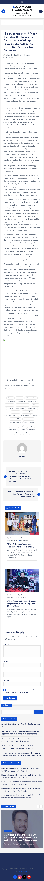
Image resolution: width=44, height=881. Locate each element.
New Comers (29, 422)
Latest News (28, 412)
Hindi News (32, 408)
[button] (38, 806)
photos (24, 426)
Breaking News (16, 55)
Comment (7, 644)
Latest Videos (11, 415)
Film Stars (10, 405)
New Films (14, 426)
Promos (23, 429)
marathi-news (29, 419)
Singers (32, 429)
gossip (11, 408)
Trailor (18, 433)
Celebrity (12, 401)
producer (13, 429)
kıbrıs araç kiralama (7, 775)
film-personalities (23, 405)
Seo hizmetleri (6, 782)
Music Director (16, 422)
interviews (16, 412)
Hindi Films (20, 408)
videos (27, 433)
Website (6, 680)
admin (8, 55)
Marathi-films (15, 419)
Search (8, 705)
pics (32, 426)
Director (22, 401)
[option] (22, 829)
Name (6, 661)
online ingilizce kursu (8, 768)
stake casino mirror (7, 795)
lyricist (36, 415)
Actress (20, 398)
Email (5, 671)
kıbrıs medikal (5, 788)
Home (5, 22)
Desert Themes (23, 871)
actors (11, 398)
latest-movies (25, 415)
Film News (32, 401)
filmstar (35, 405)
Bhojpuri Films (31, 398)
